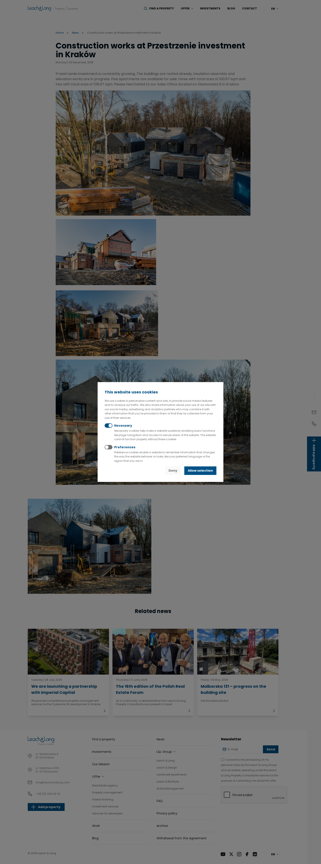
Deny (173, 470)
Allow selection (200, 470)
